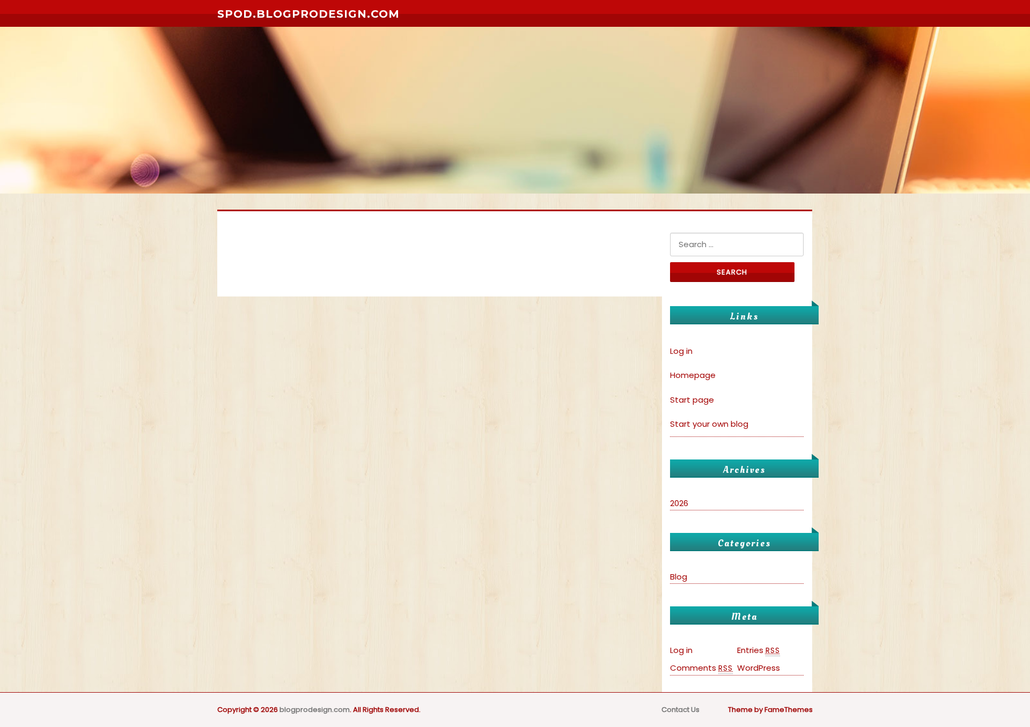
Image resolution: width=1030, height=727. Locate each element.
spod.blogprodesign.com (308, 14)
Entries (758, 650)
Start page (692, 399)
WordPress (758, 667)
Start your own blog (709, 423)
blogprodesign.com (314, 709)
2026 (679, 503)
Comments (701, 667)
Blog (678, 576)
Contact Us (680, 709)
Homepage (693, 375)
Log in (681, 351)
